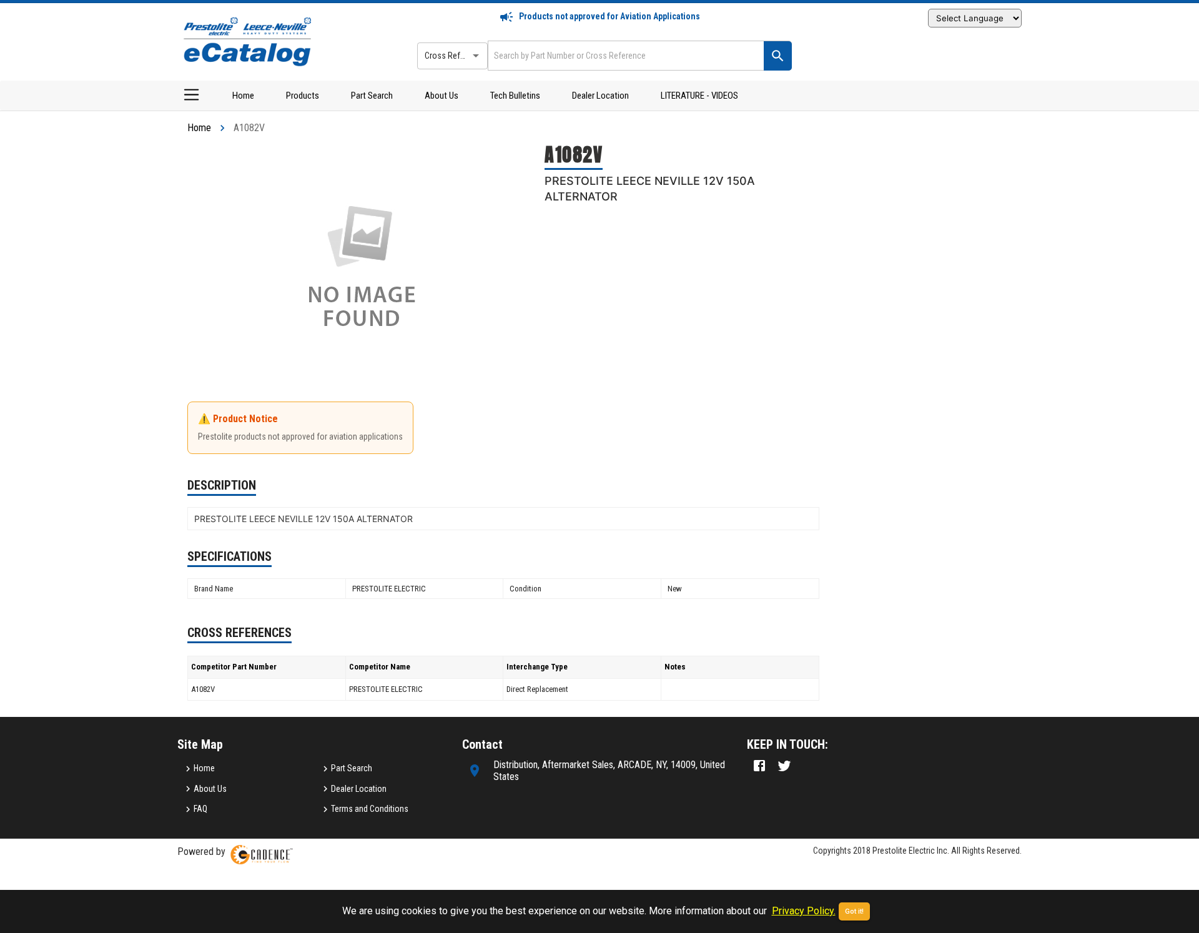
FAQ (200, 809)
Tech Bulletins (515, 95)
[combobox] (624, 55)
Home (243, 95)
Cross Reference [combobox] (455, 56)
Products (302, 95)
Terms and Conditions (369, 809)
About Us (441, 95)
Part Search (372, 95)
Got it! (854, 911)
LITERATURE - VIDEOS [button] (699, 95)
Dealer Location (600, 95)
